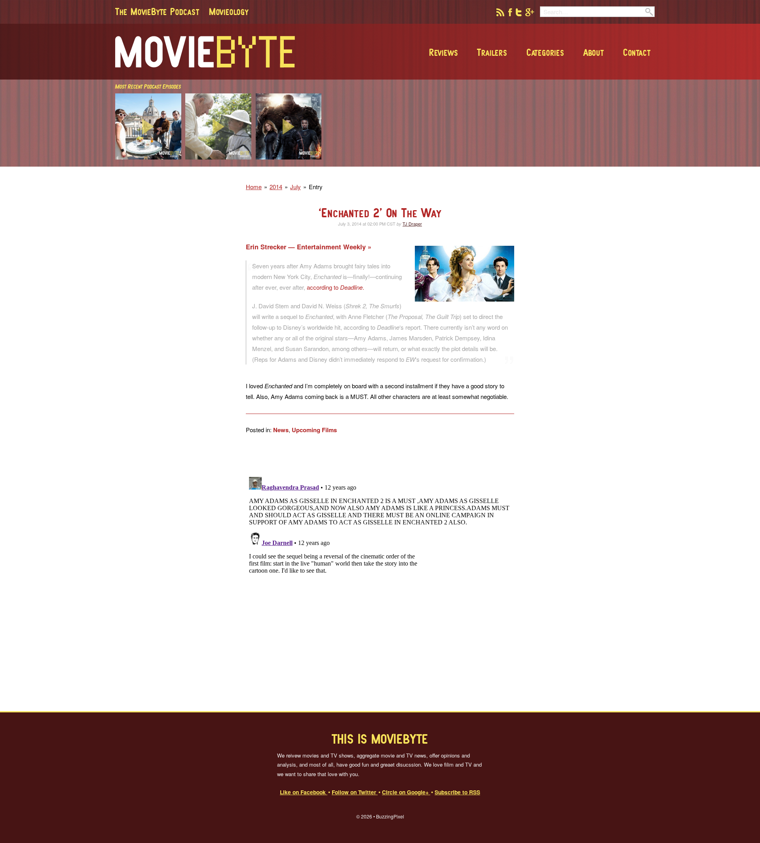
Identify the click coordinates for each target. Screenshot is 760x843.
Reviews (443, 52)
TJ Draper (412, 223)
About (593, 52)
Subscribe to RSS (457, 792)
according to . (335, 287)
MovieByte (205, 52)
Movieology (229, 11)
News (281, 429)
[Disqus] (380, 573)
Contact (637, 52)
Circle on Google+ (406, 792)
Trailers (492, 52)
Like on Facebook (303, 792)
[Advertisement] (540, 164)
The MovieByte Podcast (157, 11)
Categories (545, 52)
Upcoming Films (314, 429)
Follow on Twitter (355, 792)
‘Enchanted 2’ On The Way (380, 212)
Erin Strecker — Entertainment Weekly (307, 247)
